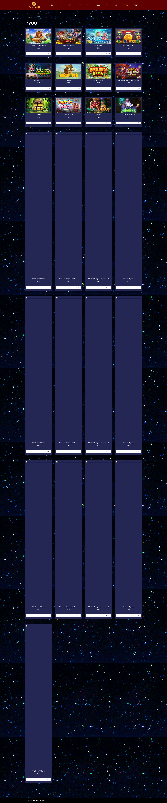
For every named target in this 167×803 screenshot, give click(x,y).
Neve (30, 800)
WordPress (45, 800)
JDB (79, 5)
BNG (136, 5)
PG (61, 5)
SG (107, 5)
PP (52, 5)
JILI (70, 5)
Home (30, 17)
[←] (34, 5)
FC (88, 5)
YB (116, 5)
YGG (126, 5)
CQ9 (98, 5)
